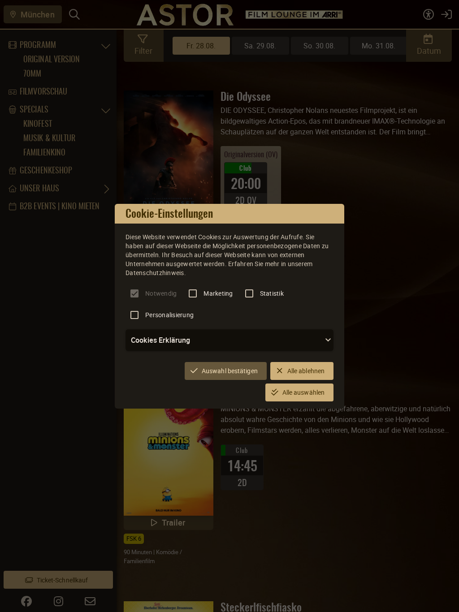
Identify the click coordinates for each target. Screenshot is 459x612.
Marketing (218, 293)
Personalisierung (169, 314)
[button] (229, 340)
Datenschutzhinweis (155, 272)
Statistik (272, 293)
